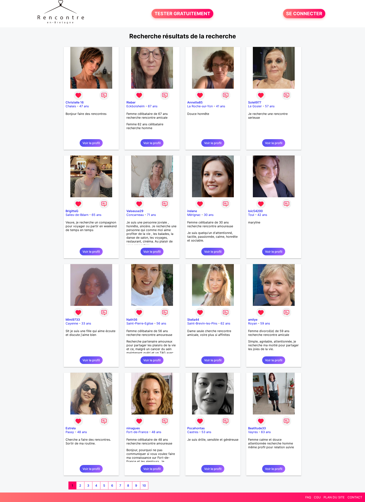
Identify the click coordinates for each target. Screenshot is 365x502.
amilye (252, 319)
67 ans (152, 106)
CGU (317, 497)
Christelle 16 (75, 102)
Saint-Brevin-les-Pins (202, 323)
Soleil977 (254, 102)
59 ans (265, 323)
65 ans (96, 215)
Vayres (253, 432)
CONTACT (355, 497)
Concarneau (135, 215)
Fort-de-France (137, 432)
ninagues (133, 428)
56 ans (161, 323)
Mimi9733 (73, 319)
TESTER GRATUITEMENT (182, 13)
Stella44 (193, 319)
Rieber (131, 102)
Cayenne (72, 323)
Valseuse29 (134, 211)
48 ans (82, 432)
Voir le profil (91, 143)
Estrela (71, 428)
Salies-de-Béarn (77, 215)
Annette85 (195, 102)
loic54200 (255, 211)
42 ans (262, 215)
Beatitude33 (257, 428)
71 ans (151, 215)
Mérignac (194, 215)
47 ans (84, 106)
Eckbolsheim (135, 106)
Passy (70, 432)
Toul (251, 215)
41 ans (220, 106)
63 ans (266, 432)
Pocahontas (196, 428)
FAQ (308, 497)
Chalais (71, 106)
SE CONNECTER (304, 13)
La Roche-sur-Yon (200, 106)
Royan (252, 323)
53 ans (206, 432)
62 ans (225, 323)
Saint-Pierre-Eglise (139, 323)
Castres (192, 432)
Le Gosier (255, 106)
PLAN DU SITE (334, 497)
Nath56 (131, 319)
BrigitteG (72, 211)
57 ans (270, 106)
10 (144, 485)
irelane (192, 211)
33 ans (86, 323)
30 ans (208, 215)
